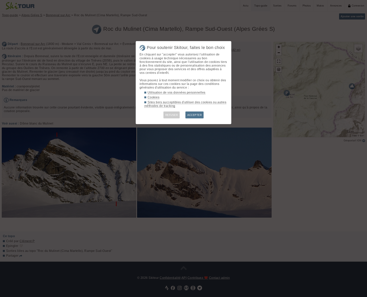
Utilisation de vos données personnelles (176, 92)
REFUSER (171, 115)
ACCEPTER (194, 115)
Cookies (153, 97)
